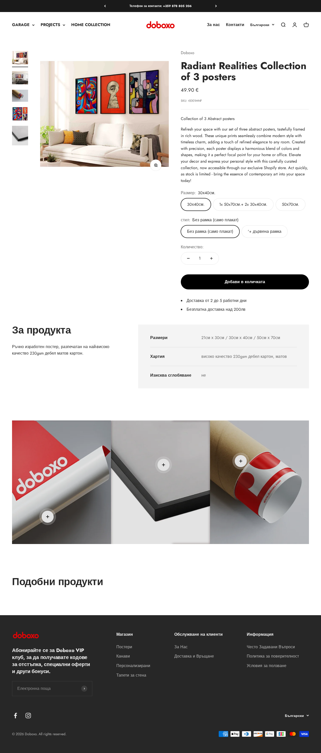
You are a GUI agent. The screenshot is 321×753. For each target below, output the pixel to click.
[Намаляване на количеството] (188, 258)
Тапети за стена (131, 675)
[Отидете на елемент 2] (20, 78)
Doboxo (187, 53)
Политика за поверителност (273, 656)
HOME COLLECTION (90, 25)
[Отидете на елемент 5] (20, 136)
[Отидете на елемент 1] (20, 58)
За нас (213, 25)
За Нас (181, 647)
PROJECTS (50, 25)
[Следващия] (216, 6)
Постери (124, 647)
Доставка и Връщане (194, 656)
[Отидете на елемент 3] (20, 96)
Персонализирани (133, 666)
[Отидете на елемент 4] (20, 114)
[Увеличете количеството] (211, 258)
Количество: (192, 247)
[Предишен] (105, 6)
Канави (123, 656)
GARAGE (21, 25)
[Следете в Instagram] (28, 715)
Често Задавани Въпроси (271, 647)
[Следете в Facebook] (15, 715)
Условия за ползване (266, 666)
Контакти (235, 25)
